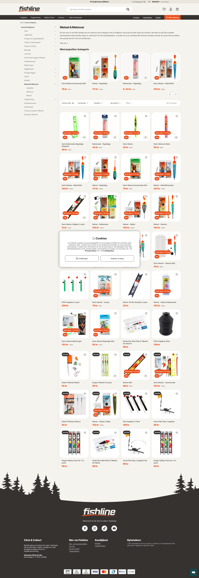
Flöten (26, 77)
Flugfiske (23, 17)
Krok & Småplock (30, 22)
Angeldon (30, 88)
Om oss (72, 546)
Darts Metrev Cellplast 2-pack (73, 224)
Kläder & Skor (49, 17)
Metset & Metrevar (31, 84)
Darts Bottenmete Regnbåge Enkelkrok (72, 145)
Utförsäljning (173, 17)
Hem (21, 22)
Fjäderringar (28, 65)
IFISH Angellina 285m (162, 341)
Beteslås (27, 50)
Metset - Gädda (129, 224)
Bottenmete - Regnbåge (132, 83)
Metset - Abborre (160, 224)
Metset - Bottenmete (100, 224)
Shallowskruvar (30, 61)
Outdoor (61, 17)
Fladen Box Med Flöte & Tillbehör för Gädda (104, 462)
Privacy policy (74, 549)
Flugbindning (36, 17)
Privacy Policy (90, 251)
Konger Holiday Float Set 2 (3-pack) (165, 462)
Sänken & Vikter (30, 46)
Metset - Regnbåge (99, 83)
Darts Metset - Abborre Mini (164, 263)
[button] (163, 1)
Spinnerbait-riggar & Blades (34, 58)
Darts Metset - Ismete (100, 302)
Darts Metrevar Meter (162, 144)
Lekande (27, 54)
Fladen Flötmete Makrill (70, 382)
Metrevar (29, 92)
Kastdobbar (28, 107)
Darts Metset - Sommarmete (164, 382)
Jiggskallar (28, 35)
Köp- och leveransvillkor (78, 544)
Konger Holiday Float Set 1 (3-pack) (73, 462)
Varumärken (147, 17)
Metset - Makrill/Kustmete (163, 185)
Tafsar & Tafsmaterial (32, 42)
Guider (158, 17)
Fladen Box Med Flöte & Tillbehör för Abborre (135, 342)
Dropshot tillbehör (31, 114)
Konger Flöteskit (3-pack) (102, 382)
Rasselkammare (30, 103)
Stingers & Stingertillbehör (34, 39)
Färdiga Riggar (29, 73)
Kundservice (138, 2)
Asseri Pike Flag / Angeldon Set (135, 460)
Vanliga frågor (100, 546)
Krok (26, 31)
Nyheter (136, 17)
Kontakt (98, 543)
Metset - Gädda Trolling (101, 421)
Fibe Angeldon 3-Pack (131, 421)
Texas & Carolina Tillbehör (34, 111)
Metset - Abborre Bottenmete (165, 302)
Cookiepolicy (108, 251)
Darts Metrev (128, 144)
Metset (29, 96)
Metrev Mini (127, 382)
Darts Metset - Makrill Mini (164, 83)
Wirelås (27, 80)
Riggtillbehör (29, 69)
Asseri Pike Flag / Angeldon (164, 421)
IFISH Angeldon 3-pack (70, 302)
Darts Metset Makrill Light (71, 341)
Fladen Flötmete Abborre (71, 421)
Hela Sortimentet (75, 17)
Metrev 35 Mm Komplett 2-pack (135, 302)
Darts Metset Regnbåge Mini (103, 341)
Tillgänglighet (74, 551)
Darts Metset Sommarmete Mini (74, 83)
